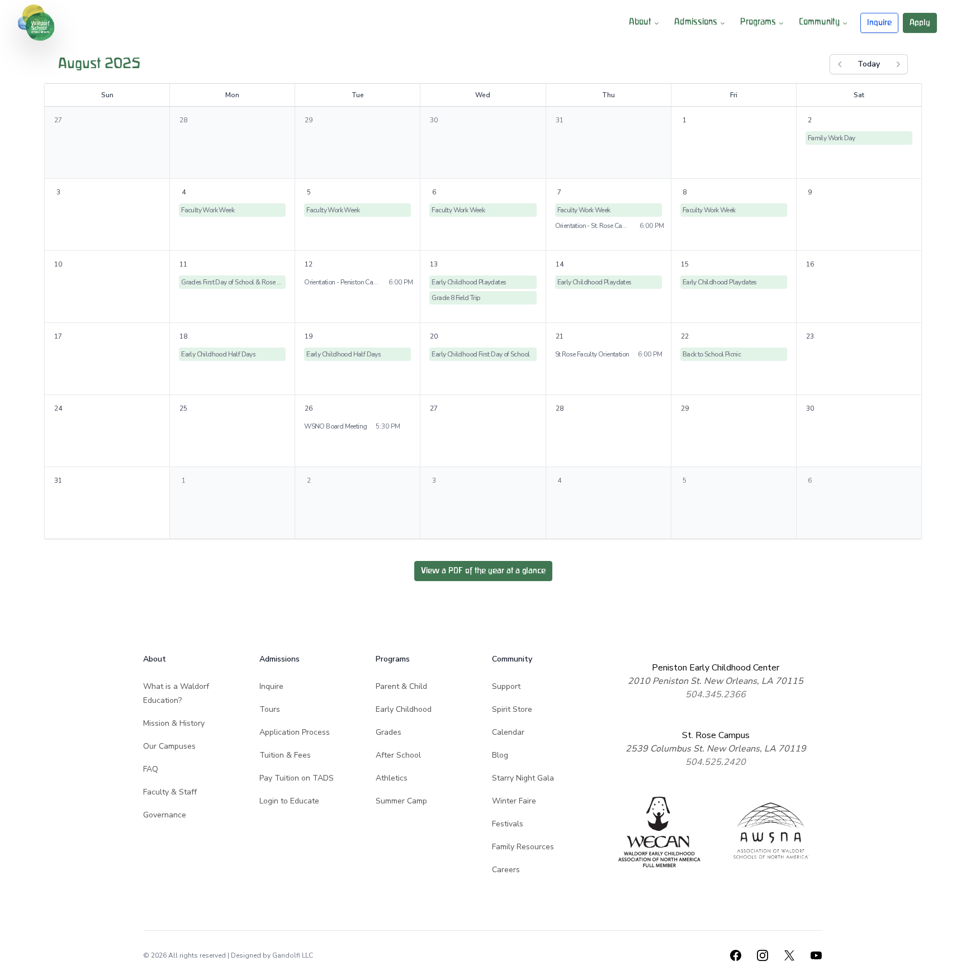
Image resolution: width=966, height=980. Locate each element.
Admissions (695, 22)
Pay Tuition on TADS (296, 778)
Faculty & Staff (170, 792)
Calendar (508, 732)
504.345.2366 (715, 694)
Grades (388, 732)
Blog (500, 755)
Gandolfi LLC (292, 955)
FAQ (150, 769)
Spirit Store (512, 709)
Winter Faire (514, 801)
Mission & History (174, 723)
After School (398, 755)
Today (869, 64)
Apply (920, 22)
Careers (506, 869)
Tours (269, 709)
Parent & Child (401, 686)
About (640, 22)
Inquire (879, 22)
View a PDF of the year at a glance (483, 570)
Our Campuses (169, 746)
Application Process (294, 732)
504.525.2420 (715, 762)
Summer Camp (401, 801)
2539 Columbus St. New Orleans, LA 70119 (716, 749)
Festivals (507, 824)
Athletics (392, 778)
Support (506, 686)
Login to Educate (289, 801)
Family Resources (523, 846)
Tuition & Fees (285, 755)
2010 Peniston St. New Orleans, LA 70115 (715, 681)
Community (819, 22)
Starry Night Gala (523, 778)
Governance (164, 815)
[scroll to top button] (950, 964)
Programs (758, 22)
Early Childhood (404, 709)
